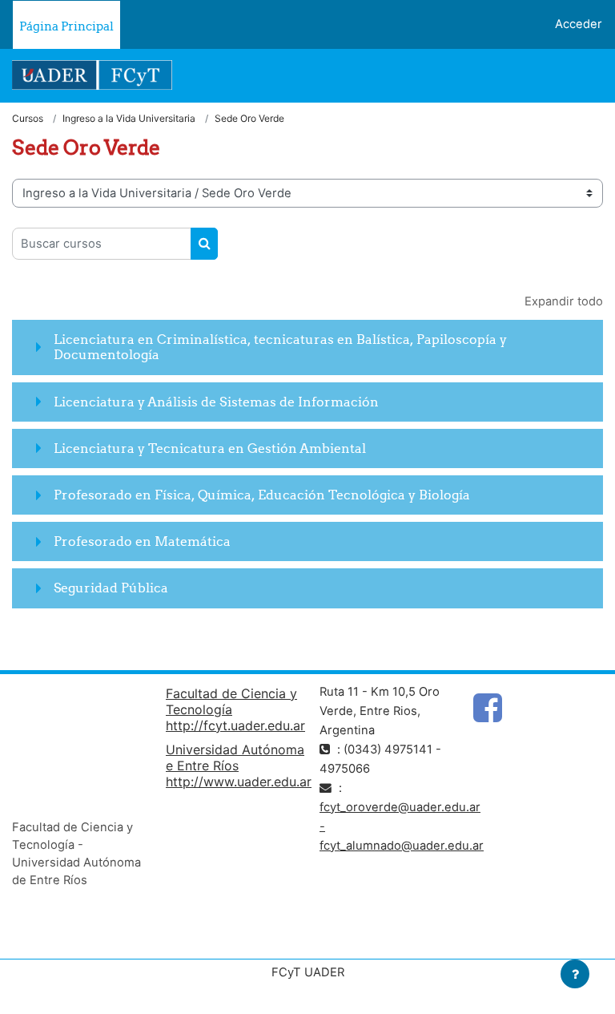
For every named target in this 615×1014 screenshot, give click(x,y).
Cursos (27, 118)
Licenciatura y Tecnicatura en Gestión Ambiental (210, 448)
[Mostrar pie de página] (575, 973)
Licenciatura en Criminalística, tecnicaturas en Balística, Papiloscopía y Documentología (280, 346)
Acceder (578, 24)
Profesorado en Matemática (142, 541)
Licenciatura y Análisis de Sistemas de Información (216, 402)
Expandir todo (564, 301)
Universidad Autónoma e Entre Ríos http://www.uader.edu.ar (239, 765)
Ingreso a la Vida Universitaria (128, 118)
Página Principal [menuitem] (66, 26)
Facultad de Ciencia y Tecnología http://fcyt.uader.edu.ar (235, 709)
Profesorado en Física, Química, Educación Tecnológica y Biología (262, 495)
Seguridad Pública (111, 588)
